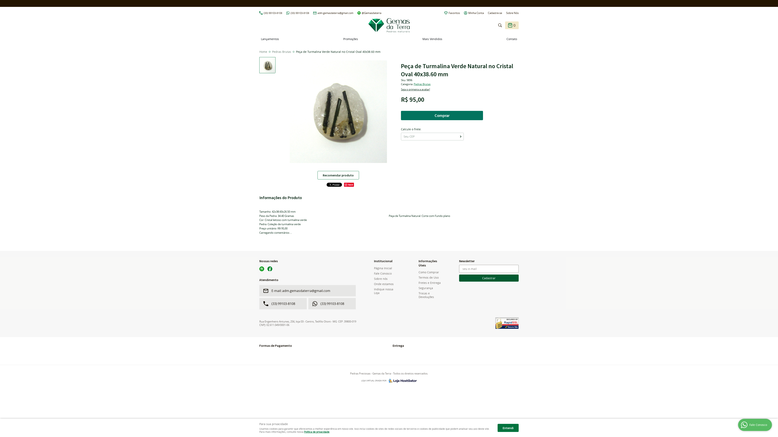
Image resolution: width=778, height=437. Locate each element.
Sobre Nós (512, 13)
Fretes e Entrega (430, 283)
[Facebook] (269, 268)
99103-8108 (273, 13)
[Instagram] (261, 268)
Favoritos (454, 13)
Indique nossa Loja (383, 291)
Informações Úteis (428, 263)
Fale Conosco (383, 273)
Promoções (350, 39)
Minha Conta (476, 13)
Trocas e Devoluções (426, 295)
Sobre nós (381, 279)
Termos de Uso (429, 277)
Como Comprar (429, 272)
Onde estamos (384, 284)
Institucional (383, 261)
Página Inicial (383, 268)
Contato (512, 39)
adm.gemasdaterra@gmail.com (335, 13)
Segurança (426, 288)
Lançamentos (270, 39)
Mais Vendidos (432, 39)
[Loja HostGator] (401, 381)
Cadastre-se (495, 13)
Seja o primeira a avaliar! (415, 89)
